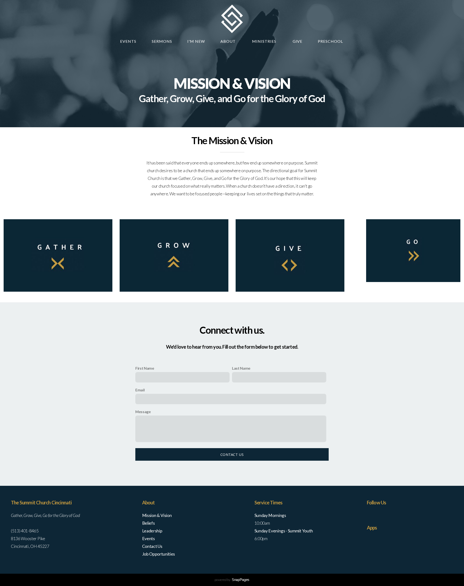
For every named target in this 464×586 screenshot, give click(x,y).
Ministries (264, 41)
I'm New (196, 41)
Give (298, 41)
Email (140, 390)
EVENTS (128, 41)
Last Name (241, 368)
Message (143, 411)
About (228, 41)
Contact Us (232, 454)
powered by (232, 580)
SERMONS (162, 41)
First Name (144, 368)
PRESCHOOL (331, 41)
